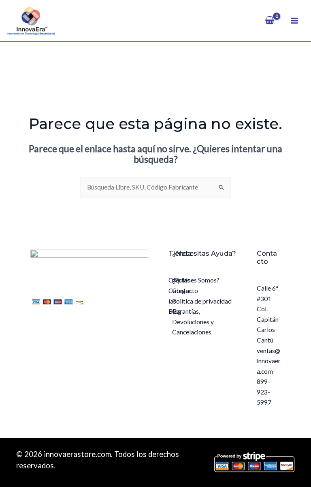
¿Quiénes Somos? (195, 280)
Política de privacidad (202, 301)
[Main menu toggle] (294, 20)
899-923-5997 (264, 392)
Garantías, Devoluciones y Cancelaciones (193, 322)
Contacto (185, 290)
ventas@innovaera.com (269, 361)
